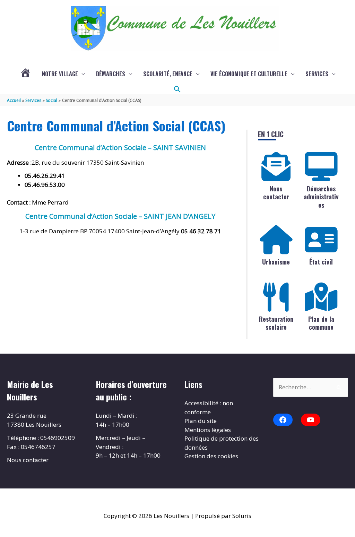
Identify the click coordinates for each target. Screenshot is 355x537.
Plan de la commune (321, 322)
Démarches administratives (321, 196)
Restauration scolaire (276, 322)
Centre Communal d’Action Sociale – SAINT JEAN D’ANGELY (120, 216)
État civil (321, 261)
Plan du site (200, 421)
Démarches (110, 74)
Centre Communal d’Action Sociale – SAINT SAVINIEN (120, 147)
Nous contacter (276, 192)
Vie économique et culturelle (248, 74)
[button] (177, 89)
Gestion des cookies (211, 456)
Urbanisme (276, 261)
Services (316, 74)
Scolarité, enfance (167, 74)
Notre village (60, 74)
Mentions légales (207, 430)
